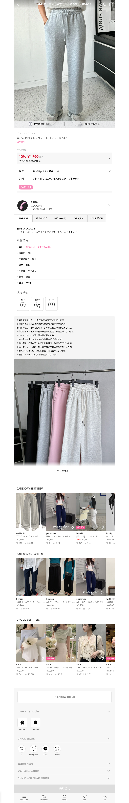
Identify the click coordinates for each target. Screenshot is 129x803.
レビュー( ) (60, 218)
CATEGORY (24, 800)
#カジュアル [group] (25, 187)
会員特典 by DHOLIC (64, 697)
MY (105, 800)
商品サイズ (41, 218)
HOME (64, 800)
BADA (18, 665)
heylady (19, 599)
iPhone (22, 729)
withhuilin (20, 533)
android (35, 729)
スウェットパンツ (33, 133)
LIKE (84, 800)
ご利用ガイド (96, 218)
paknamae (51, 533)
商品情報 (23, 218)
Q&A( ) (78, 218)
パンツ (20, 133)
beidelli (79, 533)
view (108, 205)
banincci (50, 599)
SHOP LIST (44, 800)
